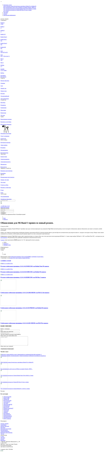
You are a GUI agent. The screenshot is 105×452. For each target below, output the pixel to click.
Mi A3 (2, 62)
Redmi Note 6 (4, 37)
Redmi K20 (3, 47)
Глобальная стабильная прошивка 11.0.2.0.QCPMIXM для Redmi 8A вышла (24, 308)
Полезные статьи (7, 5)
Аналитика (6, 401)
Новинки (6, 409)
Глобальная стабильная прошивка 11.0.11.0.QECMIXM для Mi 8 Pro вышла (24, 323)
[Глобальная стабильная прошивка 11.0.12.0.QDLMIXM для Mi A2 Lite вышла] (8, 289)
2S (2, 70)
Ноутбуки (3, 427)
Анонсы (6, 410)
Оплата (5, 14)
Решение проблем (8, 408)
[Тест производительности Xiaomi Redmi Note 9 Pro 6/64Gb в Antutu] (4, 374)
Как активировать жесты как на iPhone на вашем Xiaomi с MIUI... (16, 369)
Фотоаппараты (4, 430)
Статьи (2, 436)
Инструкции (7, 400)
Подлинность (7, 417)
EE (3, 52)
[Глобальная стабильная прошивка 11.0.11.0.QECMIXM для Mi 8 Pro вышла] (8, 320)
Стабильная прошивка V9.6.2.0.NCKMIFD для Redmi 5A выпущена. (27, 256)
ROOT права (7, 418)
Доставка (5, 12)
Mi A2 (2, 58)
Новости (5, 219)
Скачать (2, 240)
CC (9, 56)
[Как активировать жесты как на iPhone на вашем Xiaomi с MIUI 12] (4, 367)
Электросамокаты (5, 431)
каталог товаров (4, 423)
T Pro (4, 56)
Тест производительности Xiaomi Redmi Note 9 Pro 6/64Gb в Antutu (19, 8)
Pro (2, 24)
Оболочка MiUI (7, 404)
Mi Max (2, 65)
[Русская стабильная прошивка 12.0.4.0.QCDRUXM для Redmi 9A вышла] (7, 269)
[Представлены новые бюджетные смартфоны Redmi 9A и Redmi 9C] (4, 361)
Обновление (7, 396)
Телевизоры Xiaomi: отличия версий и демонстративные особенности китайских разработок (23, 355)
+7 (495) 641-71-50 (5, 206)
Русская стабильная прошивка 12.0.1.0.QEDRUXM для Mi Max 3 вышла (23, 277)
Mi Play (2, 73)
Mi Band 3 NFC (7, 245)
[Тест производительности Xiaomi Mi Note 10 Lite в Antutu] (4, 380)
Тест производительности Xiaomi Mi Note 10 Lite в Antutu (17, 10)
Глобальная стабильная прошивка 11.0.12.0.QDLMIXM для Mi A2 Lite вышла (25, 292)
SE (7, 52)
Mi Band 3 (5, 243)
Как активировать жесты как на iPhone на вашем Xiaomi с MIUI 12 (19, 7)
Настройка (6, 413)
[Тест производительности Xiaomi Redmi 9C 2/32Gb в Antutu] (4, 387)
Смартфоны (3, 424)
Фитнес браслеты (5, 426)
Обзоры (6, 399)
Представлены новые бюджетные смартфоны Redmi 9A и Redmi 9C (19, 6)
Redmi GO (3, 34)
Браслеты (6, 407)
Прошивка (6, 405)
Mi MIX (2, 69)
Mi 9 (2, 55)
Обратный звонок (5, 207)
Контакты (3, 440)
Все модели (3, 76)
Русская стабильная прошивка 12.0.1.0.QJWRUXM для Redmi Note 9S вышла (25, 266)
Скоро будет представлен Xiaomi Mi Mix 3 (20, 258)
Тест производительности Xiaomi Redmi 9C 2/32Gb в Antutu (15, 388)
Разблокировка (7, 416)
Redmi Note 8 (4, 43)
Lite (1, 52)
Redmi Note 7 (4, 39)
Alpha (5, 70)
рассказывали (4, 237)
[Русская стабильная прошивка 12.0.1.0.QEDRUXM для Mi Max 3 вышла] (7, 274)
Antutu (5, 412)
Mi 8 (2, 51)
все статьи (5, 11)
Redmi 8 (2, 30)
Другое (5, 403)
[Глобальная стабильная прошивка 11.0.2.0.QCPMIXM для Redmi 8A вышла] (8, 305)
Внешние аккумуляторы (6, 432)
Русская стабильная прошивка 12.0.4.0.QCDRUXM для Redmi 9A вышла (23, 272)
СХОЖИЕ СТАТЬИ (6, 260)
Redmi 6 (2, 22)
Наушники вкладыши (6, 428)
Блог (4, 218)
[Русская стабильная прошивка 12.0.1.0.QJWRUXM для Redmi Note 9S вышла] (7, 263)
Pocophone (3, 75)
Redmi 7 (2, 26)
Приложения (7, 414)
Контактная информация (9, 15)
